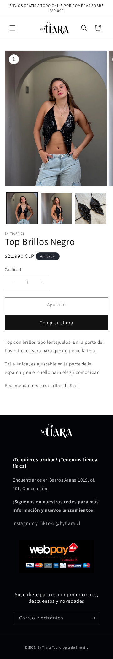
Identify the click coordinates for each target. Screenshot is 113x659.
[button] (12, 28)
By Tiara (44, 647)
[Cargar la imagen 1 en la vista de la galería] (22, 208)
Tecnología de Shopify (70, 647)
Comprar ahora (56, 323)
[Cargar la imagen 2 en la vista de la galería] (56, 208)
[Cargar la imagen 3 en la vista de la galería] (90, 208)
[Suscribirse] (93, 618)
